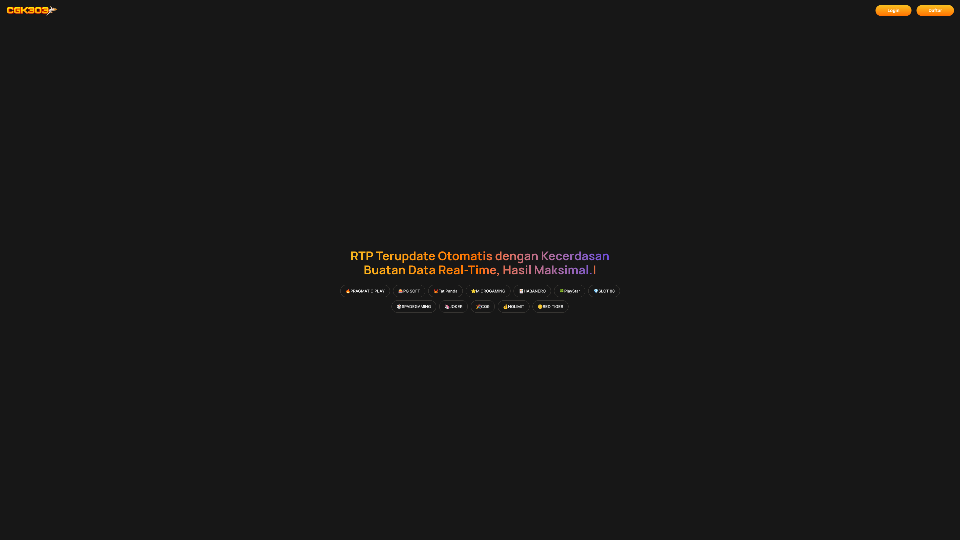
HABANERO (532, 291)
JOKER (453, 306)
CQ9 (483, 306)
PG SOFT (409, 291)
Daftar (935, 10)
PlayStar (569, 291)
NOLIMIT (513, 306)
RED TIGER (550, 306)
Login (894, 10)
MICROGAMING (488, 291)
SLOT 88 (604, 291)
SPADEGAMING (414, 306)
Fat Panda (446, 291)
